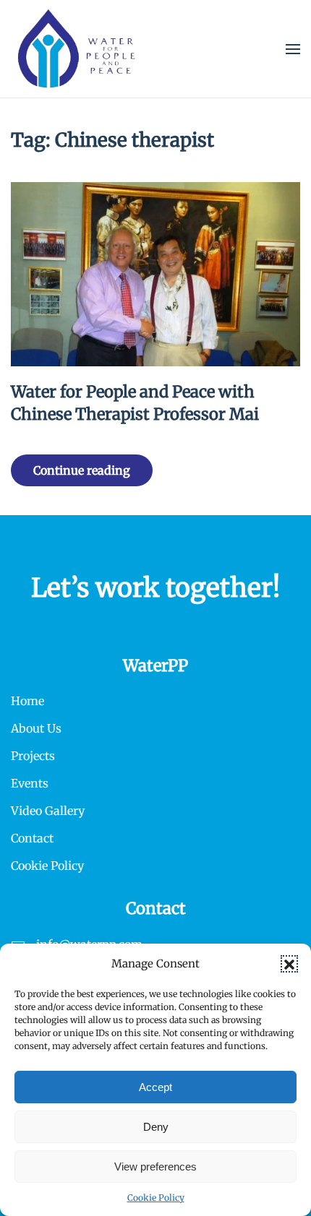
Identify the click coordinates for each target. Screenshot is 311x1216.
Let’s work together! (155, 588)
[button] (289, 964)
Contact (32, 838)
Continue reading (81, 470)
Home (27, 701)
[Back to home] (76, 49)
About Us (36, 728)
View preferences (155, 1166)
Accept (155, 1087)
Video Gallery (48, 810)
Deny (156, 1127)
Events (29, 783)
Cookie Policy (155, 1197)
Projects (33, 756)
